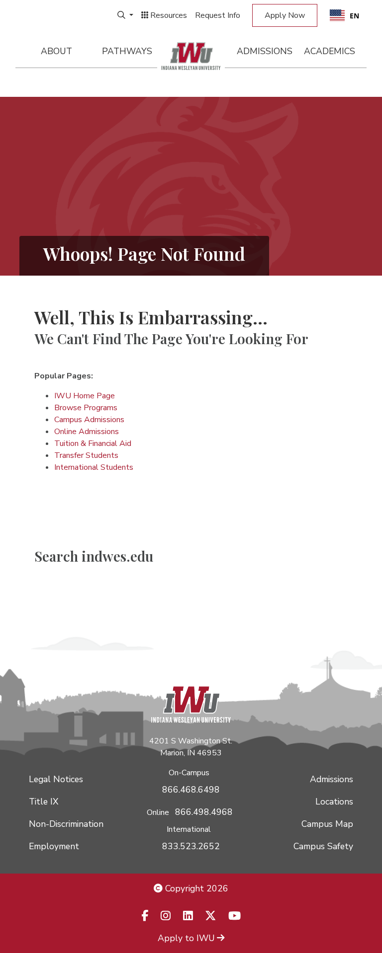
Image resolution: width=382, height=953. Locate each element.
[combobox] (344, 15)
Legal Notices (56, 779)
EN (354, 15)
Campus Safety (323, 846)
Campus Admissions (89, 419)
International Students (93, 467)
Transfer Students (86, 455)
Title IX (43, 801)
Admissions (264, 51)
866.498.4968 (204, 812)
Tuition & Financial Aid (92, 443)
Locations (334, 801)
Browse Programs (85, 407)
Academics (329, 51)
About (56, 51)
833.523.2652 (191, 846)
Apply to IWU (186, 938)
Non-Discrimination (66, 824)
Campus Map (327, 824)
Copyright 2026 (195, 888)
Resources (167, 15)
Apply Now (285, 15)
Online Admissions (86, 431)
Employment (54, 846)
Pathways (127, 51)
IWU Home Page (84, 395)
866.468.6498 (191, 790)
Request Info (217, 15)
